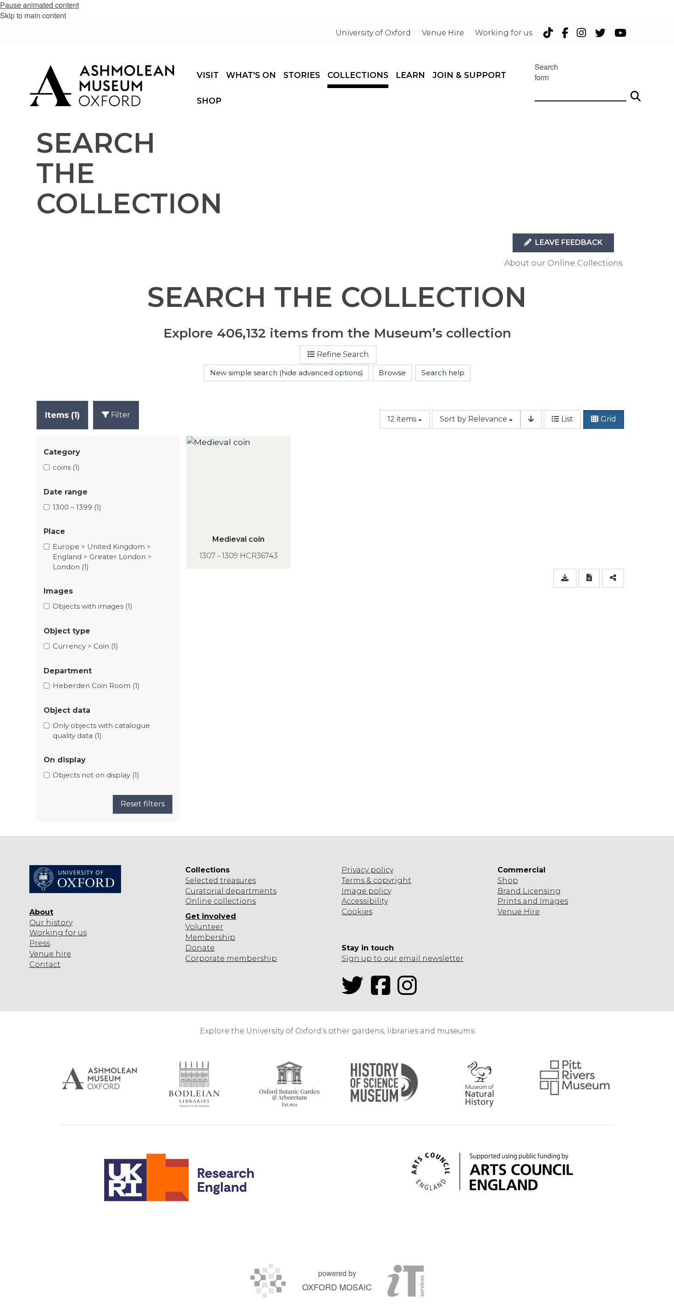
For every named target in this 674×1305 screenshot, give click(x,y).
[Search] (635, 92)
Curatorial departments (230, 891)
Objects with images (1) (93, 606)
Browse (392, 372)
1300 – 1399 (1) (77, 507)
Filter (119, 415)
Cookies (357, 911)
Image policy (366, 891)
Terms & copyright (376, 880)
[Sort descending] (530, 419)
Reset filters (143, 804)
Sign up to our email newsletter (403, 958)
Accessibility (365, 901)
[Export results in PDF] (589, 578)
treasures (237, 880)
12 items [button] (401, 419)
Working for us (58, 932)
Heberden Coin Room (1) (96, 685)
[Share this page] (613, 578)
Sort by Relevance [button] (473, 419)
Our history (50, 922)
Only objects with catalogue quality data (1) (101, 730)
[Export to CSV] (564, 578)
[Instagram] (410, 991)
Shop (507, 880)
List (567, 419)
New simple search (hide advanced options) (286, 372)
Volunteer (204, 926)
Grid (608, 419)
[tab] (62, 414)
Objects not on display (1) (96, 775)
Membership (210, 937)
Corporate (205, 958)
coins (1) (66, 467)
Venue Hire (518, 911)
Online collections (220, 901)
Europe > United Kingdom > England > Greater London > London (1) (102, 556)
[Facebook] (383, 991)
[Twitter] (355, 991)
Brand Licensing (529, 891)
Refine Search (343, 354)
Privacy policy (367, 870)
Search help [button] (442, 372)
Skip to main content (33, 15)
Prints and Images (532, 901)
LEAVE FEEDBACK (567, 242)
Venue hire (50, 954)
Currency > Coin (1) (85, 646)
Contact (45, 964)
